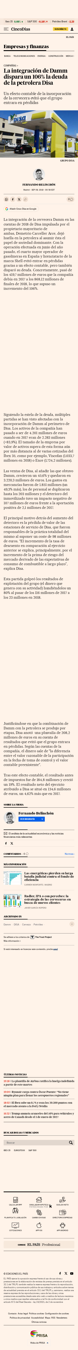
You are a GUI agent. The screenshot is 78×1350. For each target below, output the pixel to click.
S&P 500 (32, 21)
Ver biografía (27, 819)
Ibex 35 (9, 21)
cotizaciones (15, 1230)
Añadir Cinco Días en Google (23, 209)
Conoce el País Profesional (39, 1244)
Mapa (47, 1318)
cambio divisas (39, 1218)
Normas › (69, 854)
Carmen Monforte (33, 885)
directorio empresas (62, 1218)
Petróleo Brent (59, 21)
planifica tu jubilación (15, 1218)
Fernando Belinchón (39, 184)
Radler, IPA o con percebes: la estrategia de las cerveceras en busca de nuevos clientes (47, 900)
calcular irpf (15, 1205)
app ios (39, 1230)
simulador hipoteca (38, 1205)
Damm (7, 924)
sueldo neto (62, 1205)
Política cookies (36, 1313)
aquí (55, 949)
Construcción (55, 56)
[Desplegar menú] (6, 29)
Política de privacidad (20, 1318)
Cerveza (26, 924)
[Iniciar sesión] (71, 29)
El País (69, 37)
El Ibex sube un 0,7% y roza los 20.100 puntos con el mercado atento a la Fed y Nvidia (38, 1104)
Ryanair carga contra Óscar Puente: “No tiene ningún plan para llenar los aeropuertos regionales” (36, 1093)
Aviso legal (23, 1313)
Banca (7, 56)
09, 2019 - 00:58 (43, 190)
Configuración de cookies (57, 1313)
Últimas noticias (15, 1074)
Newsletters (61, 1318)
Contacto (12, 1313)
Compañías (10, 65)
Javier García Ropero (35, 908)
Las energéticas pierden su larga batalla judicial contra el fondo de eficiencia (49, 877)
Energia (42, 56)
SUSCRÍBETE (61, 29)
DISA (16, 924)
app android (62, 1230)
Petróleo (38, 924)
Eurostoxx (19, 1150)
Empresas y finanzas (26, 46)
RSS (53, 1318)
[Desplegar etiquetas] (71, 924)
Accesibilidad (37, 1318)
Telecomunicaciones (24, 56)
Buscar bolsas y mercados (21, 1132)
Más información (11, 941)
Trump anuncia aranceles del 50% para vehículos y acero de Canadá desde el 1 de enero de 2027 (39, 1115)
